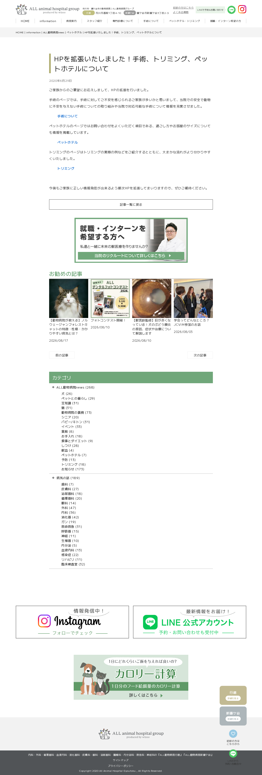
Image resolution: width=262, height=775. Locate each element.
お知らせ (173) (73, 469)
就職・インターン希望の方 (225, 20)
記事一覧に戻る (131, 204)
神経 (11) (68, 536)
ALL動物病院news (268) (75, 387)
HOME (25, 21)
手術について (151, 20)
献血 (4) (67, 450)
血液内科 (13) (71, 550)
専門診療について (123, 20)
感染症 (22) (70, 554)
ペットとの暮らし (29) (78, 398)
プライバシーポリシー (121, 765)
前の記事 (61, 355)
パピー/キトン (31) (75, 421)
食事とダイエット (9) (77, 440)
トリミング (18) (73, 464)
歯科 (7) (67, 484)
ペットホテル (74, 32)
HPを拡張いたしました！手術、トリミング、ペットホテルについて (123, 32)
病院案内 (71, 20)
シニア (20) (70, 417)
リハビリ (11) (71, 559)
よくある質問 (181, 12)
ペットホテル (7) (74, 455)
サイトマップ (121, 760)
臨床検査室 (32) (73, 564)
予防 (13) (68, 459)
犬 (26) (67, 393)
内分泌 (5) (69, 545)
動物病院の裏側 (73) (76, 412)
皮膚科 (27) (70, 488)
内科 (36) (68, 512)
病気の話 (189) (68, 477)
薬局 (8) (67, 431)
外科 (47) (68, 507)
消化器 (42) (70, 517)
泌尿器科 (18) (72, 493)
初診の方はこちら (183, 7)
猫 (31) (67, 407)
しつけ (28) (70, 445)
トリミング (66, 168)
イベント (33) (71, 426)
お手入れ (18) (72, 436)
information (48, 21)
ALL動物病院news (53, 32)
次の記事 (200, 355)
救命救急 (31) (71, 526)
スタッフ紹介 (94, 20)
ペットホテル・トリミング (184, 20)
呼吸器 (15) (70, 531)
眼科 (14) (68, 503)
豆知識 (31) (70, 403)
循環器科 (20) (71, 498)
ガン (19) (68, 521)
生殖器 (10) (70, 540)
